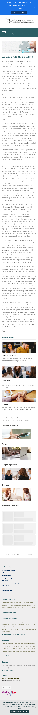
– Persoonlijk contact (8, 570)
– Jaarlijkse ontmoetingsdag (10, 583)
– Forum (4, 573)
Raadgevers (6, 380)
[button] (19, 25)
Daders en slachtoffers (9, 356)
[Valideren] (19, 396)
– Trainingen (5, 585)
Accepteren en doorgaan (19, 711)
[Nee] (36, 707)
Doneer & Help (19, 13)
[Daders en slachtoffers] (19, 347)
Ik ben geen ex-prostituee (10, 554)
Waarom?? (31, 554)
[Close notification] (35, 7)
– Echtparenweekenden (9, 593)
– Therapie (5, 580)
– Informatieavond (7, 588)
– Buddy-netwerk (7, 575)
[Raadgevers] (19, 372)
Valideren (5, 405)
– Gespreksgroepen (8, 578)
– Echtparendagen (7, 590)
